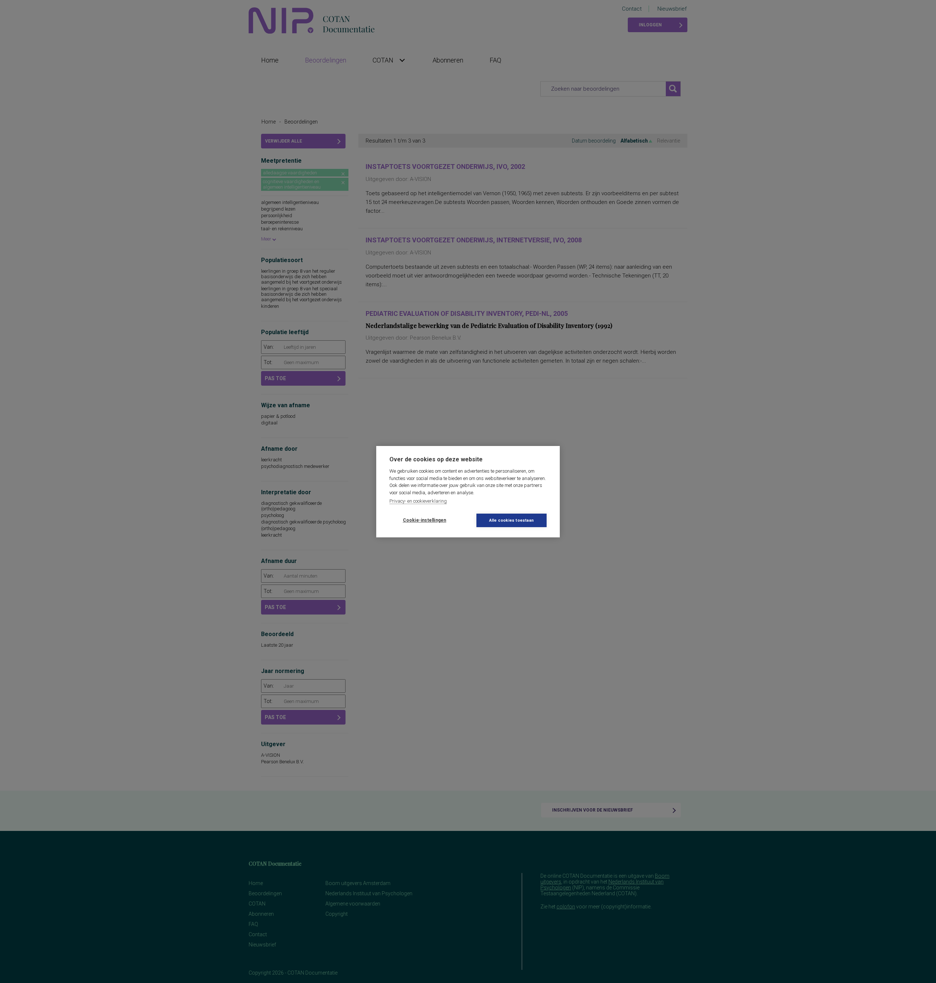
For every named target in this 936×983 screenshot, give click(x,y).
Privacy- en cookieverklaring (418, 501)
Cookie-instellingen (424, 520)
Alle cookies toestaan (511, 520)
